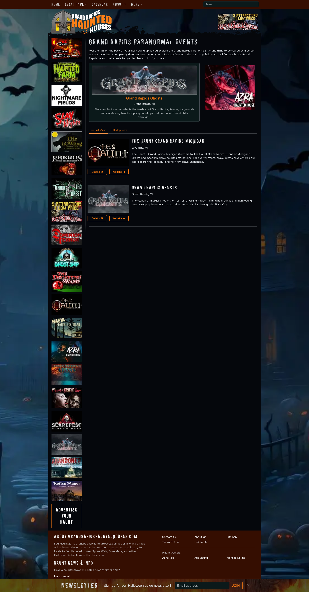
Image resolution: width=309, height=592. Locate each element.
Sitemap (232, 537)
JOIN (236, 585)
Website (117, 171)
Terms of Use (170, 542)
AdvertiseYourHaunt (66, 516)
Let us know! (62, 576)
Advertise (168, 557)
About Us (200, 537)
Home (56, 4)
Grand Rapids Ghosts (144, 98)
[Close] (248, 585)
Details (96, 171)
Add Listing (201, 557)
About (118, 4)
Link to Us (200, 542)
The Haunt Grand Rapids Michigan (168, 141)
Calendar (100, 4)
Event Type (74, 4)
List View (100, 130)
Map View (121, 130)
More (135, 4)
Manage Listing (236, 557)
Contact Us (169, 537)
